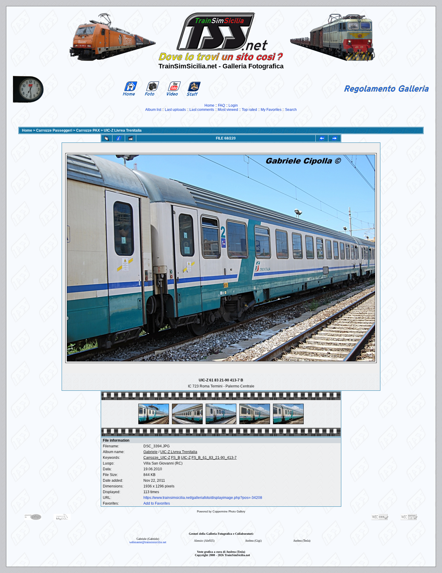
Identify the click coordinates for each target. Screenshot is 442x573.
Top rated (249, 110)
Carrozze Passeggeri (54, 130)
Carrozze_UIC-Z (156, 458)
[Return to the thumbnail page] (106, 138)
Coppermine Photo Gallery (229, 511)
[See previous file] (322, 138)
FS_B (175, 458)
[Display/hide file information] (118, 138)
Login (233, 105)
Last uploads (175, 110)
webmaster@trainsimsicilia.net (147, 542)
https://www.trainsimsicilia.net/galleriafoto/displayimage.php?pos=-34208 (202, 498)
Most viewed (228, 110)
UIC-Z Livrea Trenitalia (123, 130)
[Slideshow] (130, 138)
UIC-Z (186, 458)
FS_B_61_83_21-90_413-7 (214, 458)
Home (209, 105)
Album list (153, 110)
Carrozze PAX (88, 130)
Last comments (201, 110)
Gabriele (150, 452)
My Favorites (271, 110)
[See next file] (334, 138)
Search (291, 110)
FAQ (221, 105)
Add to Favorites (156, 503)
